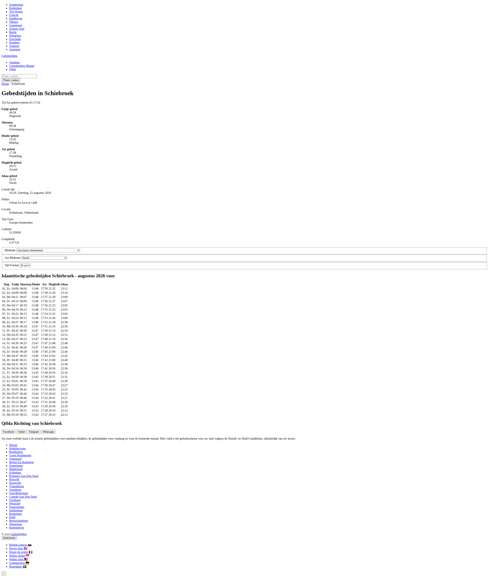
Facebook (8, 431)
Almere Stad (16, 28)
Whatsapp (48, 431)
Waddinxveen (17, 448)
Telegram (34, 431)
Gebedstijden (9, 56)
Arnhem (14, 46)
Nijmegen (15, 35)
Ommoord (15, 458)
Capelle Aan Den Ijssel (23, 496)
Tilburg (13, 22)
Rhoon (13, 445)
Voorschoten (16, 507)
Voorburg (15, 500)
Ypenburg (15, 489)
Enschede (15, 39)
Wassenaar (15, 524)
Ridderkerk (16, 469)
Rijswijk (14, 479)
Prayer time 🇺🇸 (18, 548)
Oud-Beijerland (18, 493)
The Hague (16, 11)
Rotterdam (15, 8)
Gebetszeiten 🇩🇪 (19, 563)
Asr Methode (12, 257)
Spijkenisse (16, 510)
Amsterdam (16, 4)
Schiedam (15, 472)
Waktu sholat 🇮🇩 (19, 555)
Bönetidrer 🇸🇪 (18, 566)
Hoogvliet (15, 482)
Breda (12, 32)
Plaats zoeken (11, 80)
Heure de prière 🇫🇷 (20, 552)
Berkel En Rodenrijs (21, 462)
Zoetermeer (16, 465)
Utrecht (13, 15)
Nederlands (9, 537)
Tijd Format (12, 265)
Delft (12, 517)
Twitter (21, 431)
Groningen (15, 25)
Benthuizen (16, 452)
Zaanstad (14, 49)
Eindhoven (15, 18)
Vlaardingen (16, 486)
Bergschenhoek (18, 520)
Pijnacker (14, 503)
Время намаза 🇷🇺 (20, 544)
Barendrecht (16, 527)
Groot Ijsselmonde (20, 455)
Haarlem (14, 42)
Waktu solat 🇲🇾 (18, 559)
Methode (10, 250)
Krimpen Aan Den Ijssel (23, 476)
